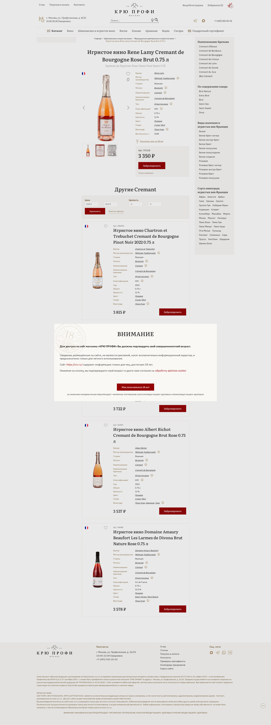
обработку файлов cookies (170, 370)
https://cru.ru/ (74, 364)
